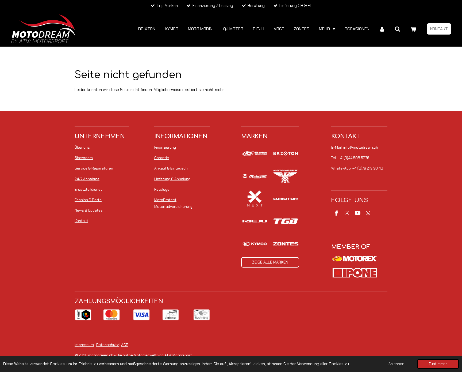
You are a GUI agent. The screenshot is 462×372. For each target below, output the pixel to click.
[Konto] (382, 29)
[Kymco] (254, 243)
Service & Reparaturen (94, 168)
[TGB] (285, 221)
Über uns (82, 147)
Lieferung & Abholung (172, 178)
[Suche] (397, 29)
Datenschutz (107, 344)
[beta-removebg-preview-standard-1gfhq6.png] (254, 153)
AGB (124, 344)
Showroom (84, 157)
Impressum (84, 344)
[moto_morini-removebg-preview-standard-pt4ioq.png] (285, 176)
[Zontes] (285, 243)
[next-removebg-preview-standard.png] (254, 198)
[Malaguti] (254, 176)
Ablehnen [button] (396, 364)
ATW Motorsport (178, 355)
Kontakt (81, 220)
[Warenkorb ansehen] (413, 29)
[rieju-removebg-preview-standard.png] (254, 221)
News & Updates (89, 210)
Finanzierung (165, 147)
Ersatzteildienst (88, 189)
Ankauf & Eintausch (171, 168)
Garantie (161, 157)
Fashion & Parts (88, 199)
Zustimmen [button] (438, 364)
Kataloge (162, 189)
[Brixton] (285, 153)
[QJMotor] (285, 198)
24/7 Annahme (87, 178)
